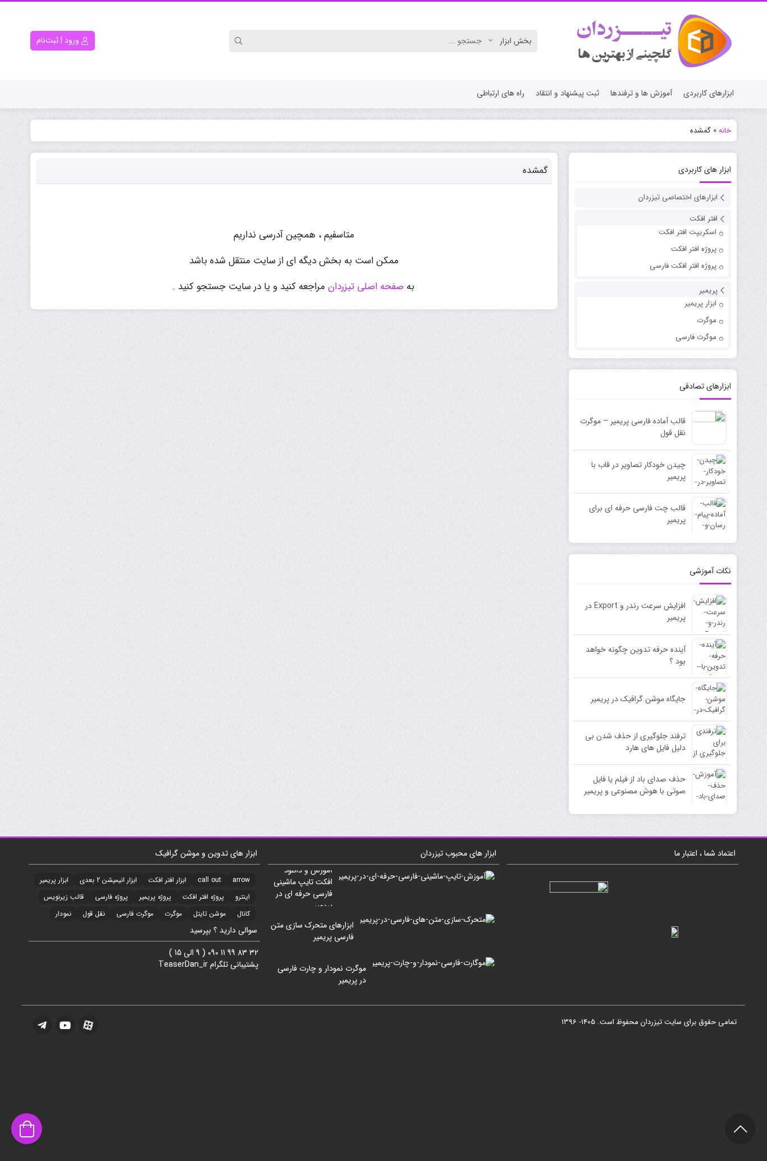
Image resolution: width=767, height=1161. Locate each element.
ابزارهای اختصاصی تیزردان (678, 197)
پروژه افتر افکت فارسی (683, 266)
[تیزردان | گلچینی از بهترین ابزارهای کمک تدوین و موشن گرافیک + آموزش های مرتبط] (653, 41)
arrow (241, 880)
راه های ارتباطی (500, 93)
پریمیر (708, 290)
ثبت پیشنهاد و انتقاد (567, 93)
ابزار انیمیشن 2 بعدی (108, 880)
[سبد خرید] (26, 1128)
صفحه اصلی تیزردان (366, 286)
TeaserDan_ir (183, 964)
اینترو (242, 897)
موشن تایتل (209, 913)
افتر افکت (704, 219)
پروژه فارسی (111, 897)
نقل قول (94, 913)
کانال (243, 913)
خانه (725, 130)
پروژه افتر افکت (693, 249)
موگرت (706, 320)
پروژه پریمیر (155, 897)
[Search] (240, 41)
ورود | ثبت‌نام (58, 40)
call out (209, 880)
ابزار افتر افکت (167, 880)
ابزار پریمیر (700, 303)
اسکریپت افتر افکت (687, 232)
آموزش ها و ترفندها (641, 93)
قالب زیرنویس (64, 897)
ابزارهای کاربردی (708, 93)
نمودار (63, 913)
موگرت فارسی (695, 337)
